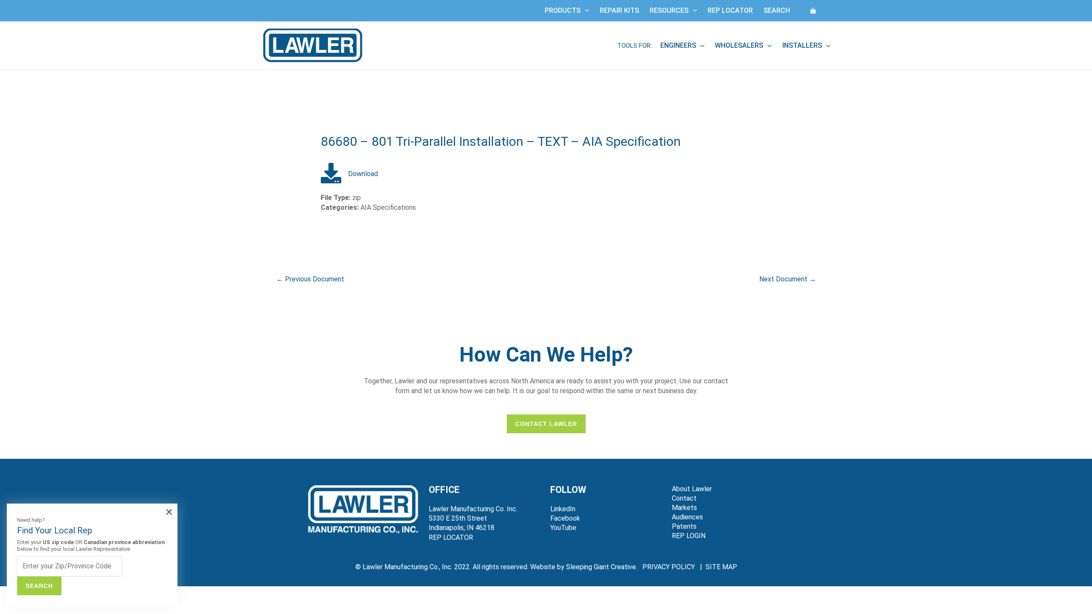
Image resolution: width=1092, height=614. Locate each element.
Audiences (687, 517)
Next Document (787, 279)
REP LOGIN (689, 536)
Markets (684, 508)
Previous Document (310, 279)
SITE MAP (721, 567)
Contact (684, 498)
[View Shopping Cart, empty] (813, 10)
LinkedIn (562, 509)
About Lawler (692, 489)
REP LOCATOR (451, 537)
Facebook (565, 518)
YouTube (563, 528)
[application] (585, 10)
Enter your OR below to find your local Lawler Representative (91, 545)
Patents (684, 526)
